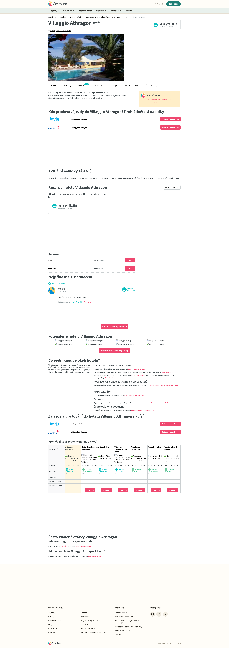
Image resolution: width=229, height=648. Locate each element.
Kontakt (117, 634)
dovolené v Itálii (168, 372)
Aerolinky (85, 616)
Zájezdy (53, 10)
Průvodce (114, 10)
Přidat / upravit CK (122, 630)
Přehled (54, 85)
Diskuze (128, 10)
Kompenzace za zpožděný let (93, 632)
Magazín (100, 10)
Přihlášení (159, 4)
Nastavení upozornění (123, 616)
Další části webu (55, 607)
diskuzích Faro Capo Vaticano (160, 403)
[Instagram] (158, 614)
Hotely (51, 616)
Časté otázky (151, 85)
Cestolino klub (120, 612)
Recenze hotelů (85, 10)
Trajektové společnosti (90, 620)
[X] (165, 614)
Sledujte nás (155, 607)
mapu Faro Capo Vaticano (134, 395)
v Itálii (64, 546)
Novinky (51, 632)
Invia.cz (51, 260)
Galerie (126, 85)
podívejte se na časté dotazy (142, 410)
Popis (115, 85)
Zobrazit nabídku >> (170, 119)
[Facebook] (152, 614)
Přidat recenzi (101, 85)
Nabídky (67, 85)
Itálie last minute (138, 375)
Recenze (82, 85)
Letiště (84, 612)
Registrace (173, 4)
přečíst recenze (94, 556)
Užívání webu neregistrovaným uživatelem (127, 621)
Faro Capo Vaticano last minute (158, 99)
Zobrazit (130, 260)
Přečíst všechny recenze (114, 326)
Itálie (52, 30)
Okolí (137, 85)
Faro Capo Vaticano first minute (159, 103)
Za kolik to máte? (88, 628)
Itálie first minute (112, 378)
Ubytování (67, 10)
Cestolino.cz (53, 268)
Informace (119, 607)
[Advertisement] (154, 57)
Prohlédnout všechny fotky (114, 350)
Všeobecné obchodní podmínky (128, 626)
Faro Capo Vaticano (63, 30)
